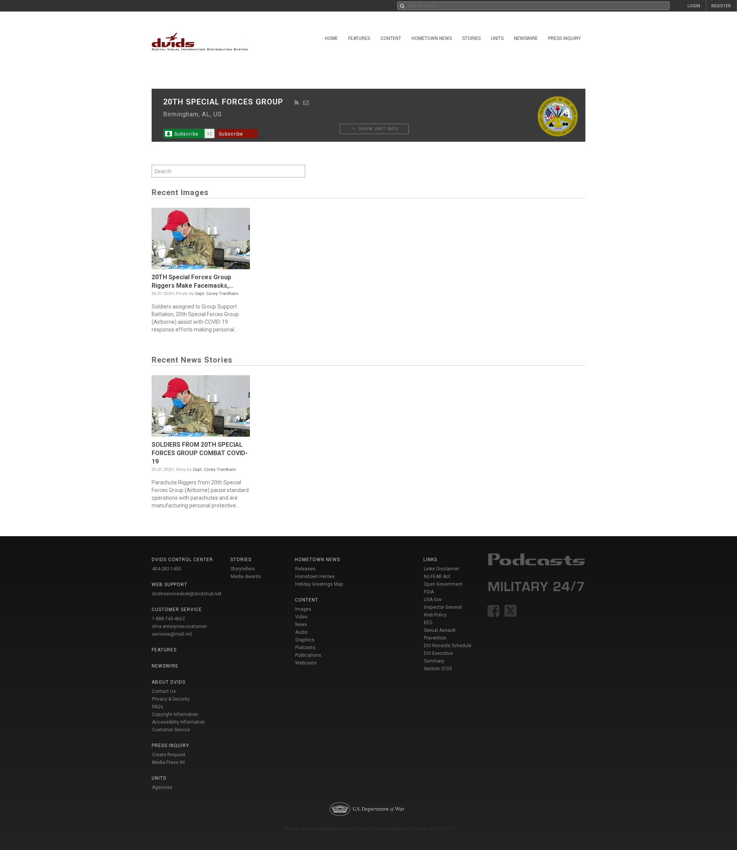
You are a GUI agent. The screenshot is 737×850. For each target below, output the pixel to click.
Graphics (304, 640)
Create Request (168, 754)
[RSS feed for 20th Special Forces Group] (296, 102)
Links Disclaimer (441, 569)
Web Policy (435, 615)
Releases (305, 569)
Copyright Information (175, 714)
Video (301, 617)
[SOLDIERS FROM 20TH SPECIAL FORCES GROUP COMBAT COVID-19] (201, 408)
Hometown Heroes (315, 576)
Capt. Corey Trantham (216, 293)
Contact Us (164, 691)
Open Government (443, 584)
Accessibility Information (178, 722)
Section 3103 (438, 668)
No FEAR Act (437, 576)
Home (331, 38)
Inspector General (443, 607)
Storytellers (243, 569)
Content (390, 38)
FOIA (429, 592)
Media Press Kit (168, 762)
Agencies (162, 787)
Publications (308, 655)
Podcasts (305, 647)
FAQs (157, 706)
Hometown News (431, 38)
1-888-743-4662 (168, 618)
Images (303, 609)
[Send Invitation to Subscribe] (306, 102)
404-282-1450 (166, 569)
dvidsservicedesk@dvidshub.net (186, 593)
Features (359, 38)
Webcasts (306, 663)
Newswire (526, 38)
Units (497, 38)
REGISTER (721, 5)
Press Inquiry (564, 38)
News (301, 624)
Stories (471, 38)
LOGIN (693, 5)
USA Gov (433, 599)
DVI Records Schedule (447, 645)
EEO (428, 622)
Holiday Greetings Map (319, 584)
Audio (301, 632)
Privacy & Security (171, 699)
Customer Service (171, 729)
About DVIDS (168, 682)
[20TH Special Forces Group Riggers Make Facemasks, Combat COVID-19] (201, 240)
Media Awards (246, 576)
